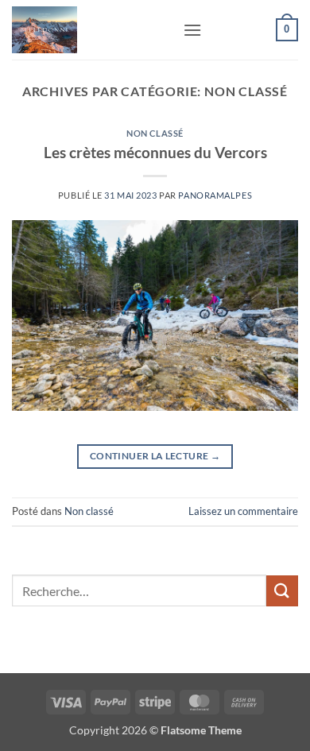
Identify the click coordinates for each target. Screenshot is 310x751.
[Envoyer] (282, 590)
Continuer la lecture (155, 456)
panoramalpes (215, 195)
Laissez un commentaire (243, 511)
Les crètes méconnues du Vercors (155, 152)
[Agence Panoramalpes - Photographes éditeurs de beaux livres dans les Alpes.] (91, 30)
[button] (192, 29)
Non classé (155, 133)
